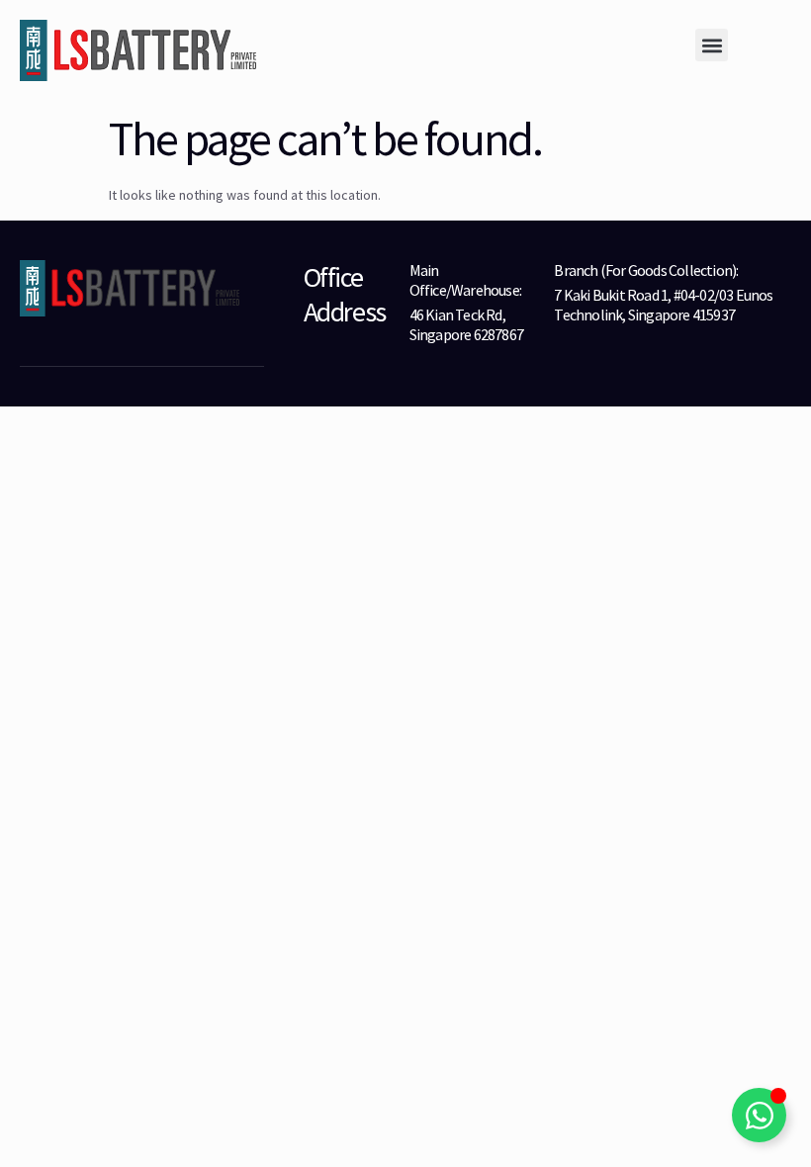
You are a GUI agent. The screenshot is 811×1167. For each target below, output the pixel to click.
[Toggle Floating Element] (759, 1115)
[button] (711, 45)
